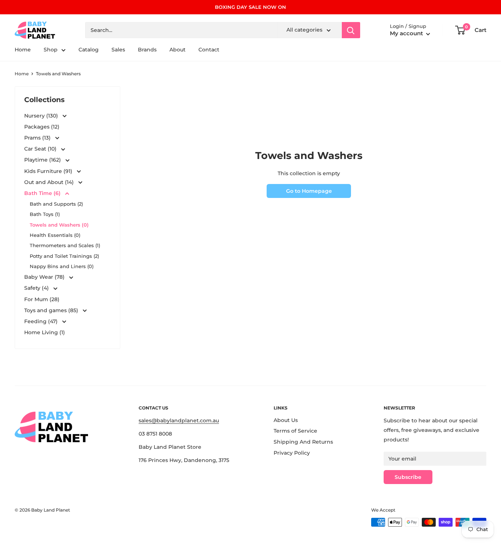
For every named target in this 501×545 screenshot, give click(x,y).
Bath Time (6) (43, 193)
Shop (51, 50)
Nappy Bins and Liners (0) (62, 266)
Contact (208, 50)
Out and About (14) (49, 182)
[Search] (351, 30)
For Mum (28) (41, 299)
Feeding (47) (41, 321)
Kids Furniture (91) (49, 171)
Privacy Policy (292, 453)
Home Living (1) (44, 332)
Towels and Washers (58, 73)
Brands (147, 50)
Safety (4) (37, 288)
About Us (286, 420)
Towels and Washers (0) (59, 225)
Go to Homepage (309, 191)
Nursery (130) (41, 115)
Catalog (88, 50)
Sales (118, 50)
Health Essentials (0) (55, 235)
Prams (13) (38, 137)
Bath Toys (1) (45, 214)
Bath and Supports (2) (56, 204)
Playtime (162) (43, 159)
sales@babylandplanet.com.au (179, 420)
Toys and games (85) (52, 310)
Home (23, 50)
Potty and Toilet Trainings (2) (64, 256)
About (177, 50)
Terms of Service (295, 430)
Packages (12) (41, 126)
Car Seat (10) (41, 148)
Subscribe (408, 477)
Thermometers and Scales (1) (65, 245)
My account (407, 33)
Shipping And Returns (303, 441)
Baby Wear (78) (45, 277)
